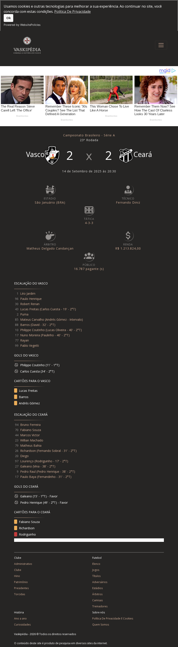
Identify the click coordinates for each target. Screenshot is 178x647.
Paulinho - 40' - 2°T (55, 335)
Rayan (24, 340)
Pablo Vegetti (29, 345)
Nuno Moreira (30, 335)
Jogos (95, 570)
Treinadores (99, 606)
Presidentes (21, 588)
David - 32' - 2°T (42, 325)
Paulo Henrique (31, 299)
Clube (17, 570)
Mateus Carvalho (32, 319)
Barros (25, 325)
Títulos (96, 576)
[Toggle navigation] (161, 45)
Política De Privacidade (72, 11)
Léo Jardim (27, 293)
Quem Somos (100, 624)
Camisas (97, 600)
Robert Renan (30, 304)
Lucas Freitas (29, 309)
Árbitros (97, 594)
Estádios (97, 588)
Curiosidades (22, 624)
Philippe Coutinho (32, 330)
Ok (8, 18)
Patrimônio (21, 582)
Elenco (96, 564)
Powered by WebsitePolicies (22, 24)
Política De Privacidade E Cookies (112, 618)
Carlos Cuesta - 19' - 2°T (58, 309)
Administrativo (23, 564)
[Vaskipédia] (27, 45)
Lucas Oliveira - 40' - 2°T (63, 330)
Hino (17, 576)
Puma (24, 314)
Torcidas (19, 594)
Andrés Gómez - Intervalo (64, 319)
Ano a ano (20, 618)
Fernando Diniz (128, 202)
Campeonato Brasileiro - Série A (89, 135)
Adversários (99, 582)
